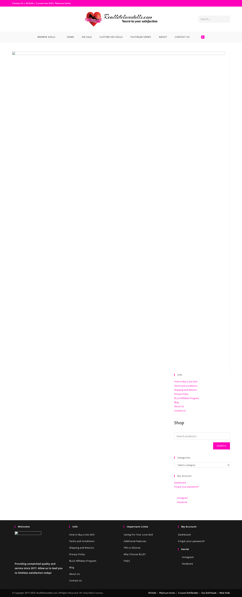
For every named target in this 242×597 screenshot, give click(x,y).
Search (221, 445)
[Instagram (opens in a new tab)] (20, 19)
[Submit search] (226, 19)
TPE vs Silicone (132, 547)
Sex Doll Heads (208, 592)
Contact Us (17, 3)
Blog (176, 402)
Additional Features (135, 541)
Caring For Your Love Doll (138, 534)
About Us (179, 406)
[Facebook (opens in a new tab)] (15, 19)
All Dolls (30, 3)
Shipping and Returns (185, 389)
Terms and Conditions (185, 385)
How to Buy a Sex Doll (185, 381)
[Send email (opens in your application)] (26, 19)
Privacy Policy (181, 394)
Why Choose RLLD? (135, 554)
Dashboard (180, 482)
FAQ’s (127, 560)
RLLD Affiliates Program (186, 398)
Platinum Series (63, 3)
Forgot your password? (186, 486)
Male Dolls (225, 592)
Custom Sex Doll (44, 3)
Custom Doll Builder (188, 592)
